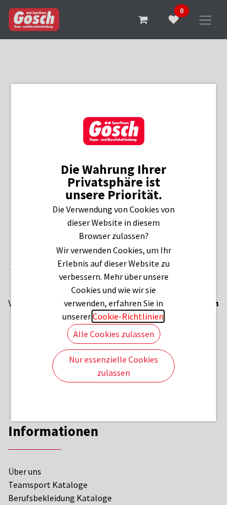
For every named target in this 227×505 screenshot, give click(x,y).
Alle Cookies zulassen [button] (113, 333)
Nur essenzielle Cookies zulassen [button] (113, 366)
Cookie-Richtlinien (128, 316)
